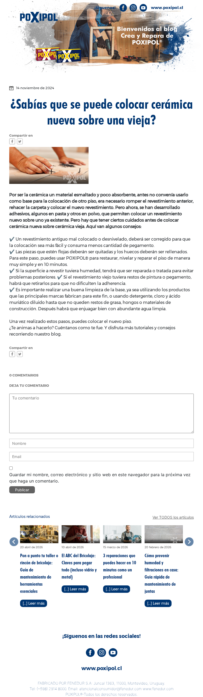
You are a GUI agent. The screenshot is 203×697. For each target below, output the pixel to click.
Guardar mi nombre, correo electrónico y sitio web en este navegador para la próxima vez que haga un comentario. (100, 478)
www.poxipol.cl (101, 668)
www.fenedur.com (158, 688)
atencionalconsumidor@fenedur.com (110, 688)
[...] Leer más (33, 603)
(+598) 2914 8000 (51, 688)
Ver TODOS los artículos (173, 517)
